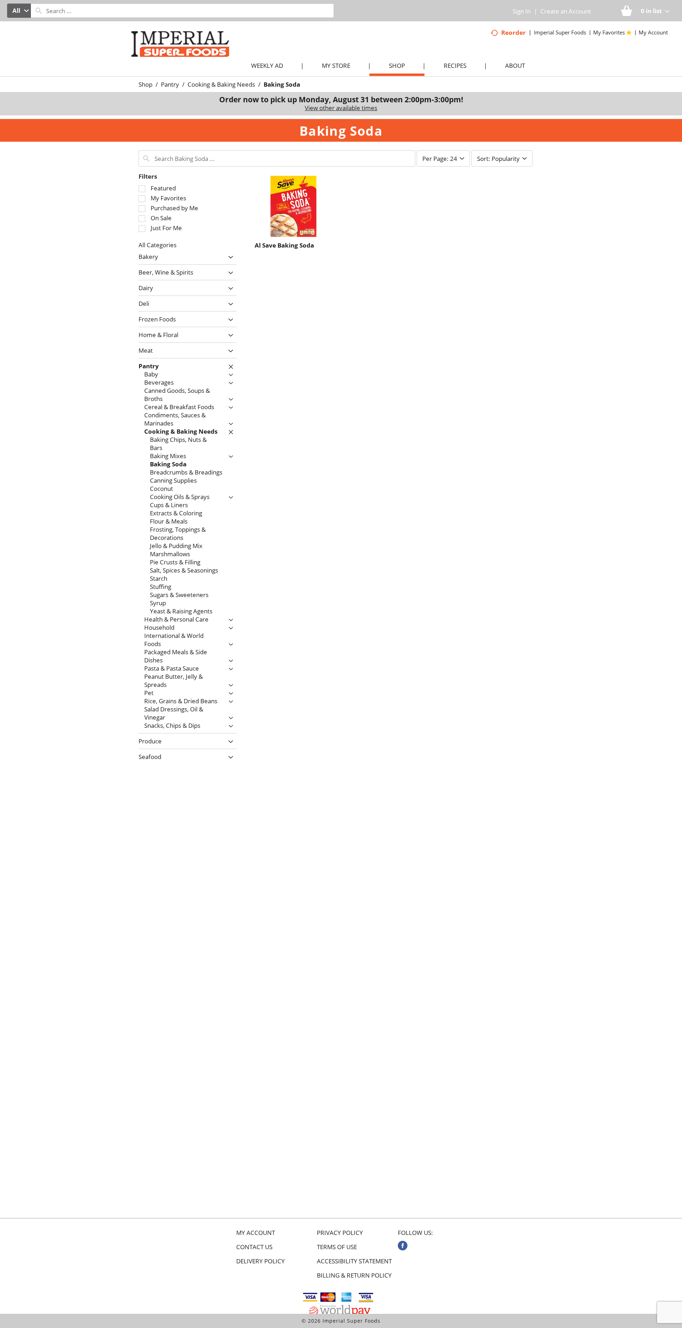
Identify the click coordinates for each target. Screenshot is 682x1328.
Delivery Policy (260, 1261)
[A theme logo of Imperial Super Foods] (187, 57)
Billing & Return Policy (354, 1275)
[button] (229, 257)
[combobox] (19, 11)
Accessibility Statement (354, 1261)
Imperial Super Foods (560, 32)
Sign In (522, 11)
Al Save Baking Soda (284, 245)
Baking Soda (282, 84)
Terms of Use (337, 1247)
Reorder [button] (513, 32)
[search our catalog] (39, 11)
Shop (145, 84)
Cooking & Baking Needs (221, 84)
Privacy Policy (340, 1232)
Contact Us (254, 1247)
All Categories (158, 245)
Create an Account (565, 11)
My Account (255, 1232)
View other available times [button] (341, 108)
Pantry (170, 84)
